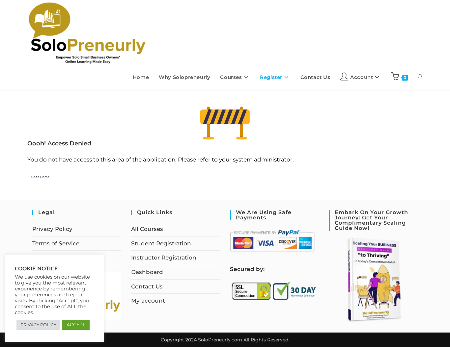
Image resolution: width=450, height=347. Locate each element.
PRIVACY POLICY (38, 324)
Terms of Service (55, 243)
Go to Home (40, 177)
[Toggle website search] (420, 77)
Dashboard (147, 272)
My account (148, 300)
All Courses (147, 229)
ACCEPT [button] (76, 325)
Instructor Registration (163, 257)
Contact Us (147, 286)
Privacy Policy (52, 229)
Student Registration (161, 243)
